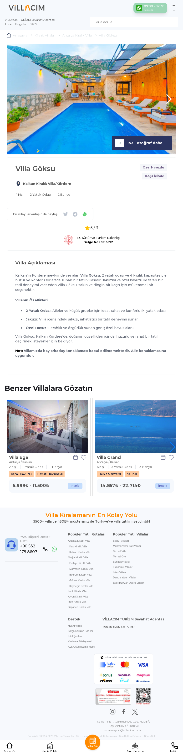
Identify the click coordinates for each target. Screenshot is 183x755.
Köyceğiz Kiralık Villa (81, 586)
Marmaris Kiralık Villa (81, 568)
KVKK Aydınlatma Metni (81, 646)
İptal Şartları (75, 636)
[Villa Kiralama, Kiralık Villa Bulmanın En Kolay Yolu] (26, 8)
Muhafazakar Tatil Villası (127, 546)
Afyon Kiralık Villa (78, 596)
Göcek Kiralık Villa (79, 580)
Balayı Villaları (121, 540)
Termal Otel (119, 556)
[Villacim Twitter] (135, 712)
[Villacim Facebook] (124, 712)
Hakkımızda (75, 625)
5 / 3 (94, 227)
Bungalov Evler (121, 561)
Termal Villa (119, 551)
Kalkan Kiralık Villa (79, 552)
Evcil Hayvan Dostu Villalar (128, 582)
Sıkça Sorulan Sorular (80, 630)
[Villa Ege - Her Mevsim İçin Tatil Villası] (47, 426)
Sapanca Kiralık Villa (79, 607)
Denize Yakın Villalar (124, 577)
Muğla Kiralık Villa (78, 557)
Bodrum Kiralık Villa (80, 574)
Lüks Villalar (120, 572)
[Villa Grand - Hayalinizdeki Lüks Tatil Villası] (135, 426)
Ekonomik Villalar (122, 567)
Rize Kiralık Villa (77, 601)
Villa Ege (18, 457)
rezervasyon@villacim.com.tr (123, 730)
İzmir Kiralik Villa (77, 591)
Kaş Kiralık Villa (78, 546)
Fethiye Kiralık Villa (80, 563)
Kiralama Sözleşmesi (80, 641)
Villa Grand (109, 457)
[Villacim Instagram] (113, 712)
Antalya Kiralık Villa (79, 540)
